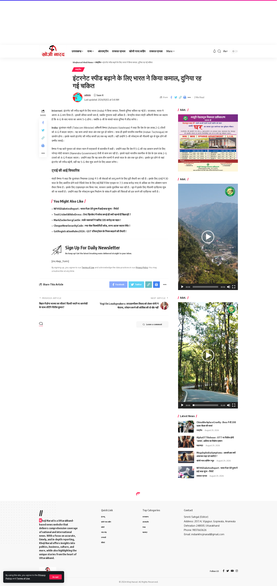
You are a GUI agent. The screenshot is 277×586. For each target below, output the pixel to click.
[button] (207, 236)
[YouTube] (232, 571)
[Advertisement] (96, 22)
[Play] (182, 286)
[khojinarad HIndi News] (53, 51)
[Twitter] (227, 571)
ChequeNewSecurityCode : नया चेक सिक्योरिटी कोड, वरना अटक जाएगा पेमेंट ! (92, 225)
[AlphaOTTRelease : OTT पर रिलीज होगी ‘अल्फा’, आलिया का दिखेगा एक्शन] (186, 442)
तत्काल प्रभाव (202, 476)
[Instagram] (237, 571)
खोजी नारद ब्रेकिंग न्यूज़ (205, 460)
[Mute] (228, 286)
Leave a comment (154, 324)
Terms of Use (23, 578)
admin (87, 95)
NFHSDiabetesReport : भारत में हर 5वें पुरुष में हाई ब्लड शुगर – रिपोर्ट (86, 208)
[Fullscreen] (233, 286)
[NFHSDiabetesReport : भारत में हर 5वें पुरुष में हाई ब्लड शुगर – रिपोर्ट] (186, 472)
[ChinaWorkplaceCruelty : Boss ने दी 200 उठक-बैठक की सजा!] (186, 427)
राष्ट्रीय (78, 69)
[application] (208, 237)
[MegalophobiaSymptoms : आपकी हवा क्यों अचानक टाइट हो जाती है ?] (186, 457)
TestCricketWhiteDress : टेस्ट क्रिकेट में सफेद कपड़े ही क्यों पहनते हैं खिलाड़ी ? (92, 214)
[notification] (214, 51)
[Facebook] (223, 571)
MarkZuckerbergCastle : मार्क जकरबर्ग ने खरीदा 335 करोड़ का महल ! (87, 220)
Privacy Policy (142, 267)
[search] (219, 51)
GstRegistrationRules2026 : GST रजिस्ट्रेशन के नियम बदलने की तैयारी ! (90, 231)
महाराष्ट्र (200, 445)
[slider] (205, 287)
